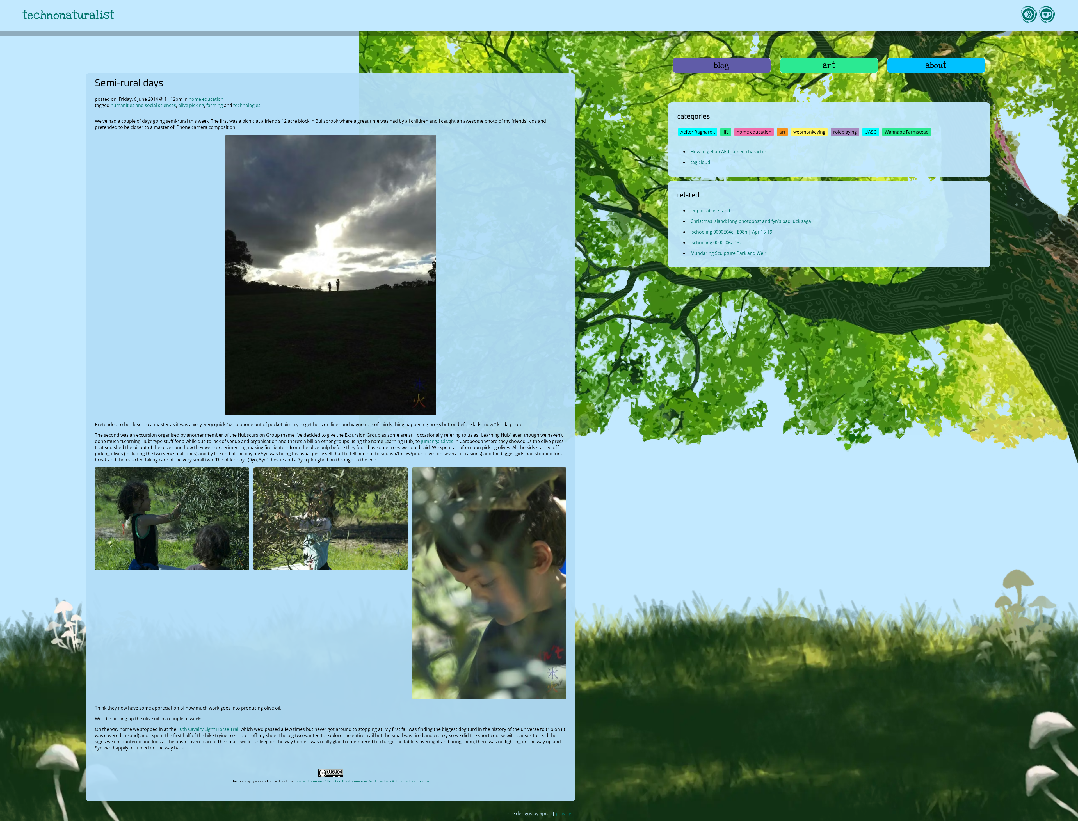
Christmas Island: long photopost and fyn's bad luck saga (751, 221)
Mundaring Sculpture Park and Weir (728, 253)
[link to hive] (1029, 15)
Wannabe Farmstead (907, 132)
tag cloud (700, 162)
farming (214, 105)
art (829, 65)
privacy (563, 813)
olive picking (191, 105)
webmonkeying (809, 132)
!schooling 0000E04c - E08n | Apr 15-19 (731, 232)
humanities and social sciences (143, 105)
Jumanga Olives (437, 441)
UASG (871, 132)
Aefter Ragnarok (697, 132)
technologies (247, 105)
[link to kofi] (1047, 15)
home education (206, 99)
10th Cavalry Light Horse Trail (208, 729)
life (726, 132)
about (936, 65)
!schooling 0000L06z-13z (716, 242)
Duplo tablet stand (710, 210)
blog (721, 65)
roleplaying (845, 132)
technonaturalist (68, 15)
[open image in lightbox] (330, 414)
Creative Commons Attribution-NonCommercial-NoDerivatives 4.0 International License (362, 781)
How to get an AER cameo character (728, 151)
